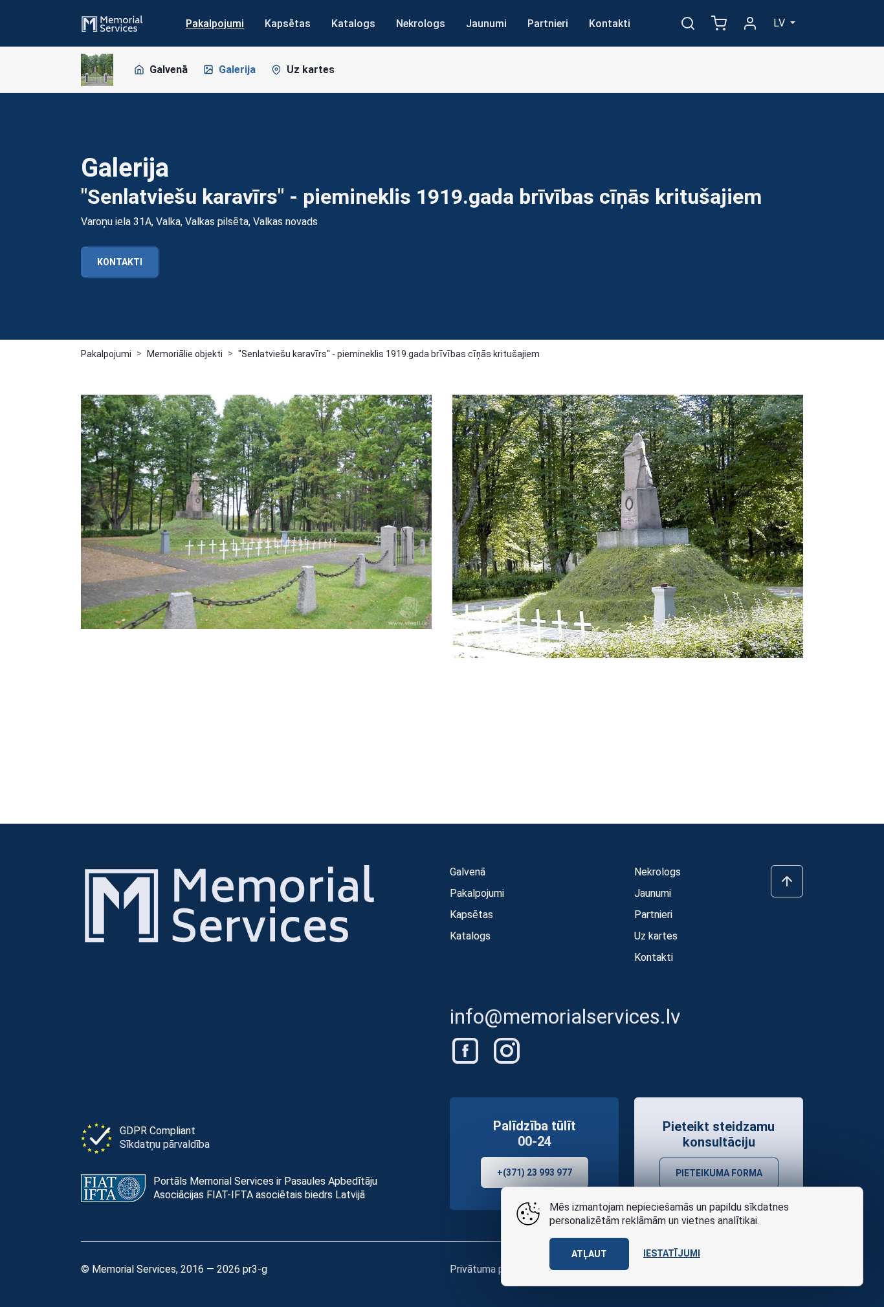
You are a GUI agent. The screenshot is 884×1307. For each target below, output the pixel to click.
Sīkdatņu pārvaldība (165, 1144)
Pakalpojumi (215, 23)
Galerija (237, 69)
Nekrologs (420, 23)
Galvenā (168, 69)
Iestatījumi (671, 1253)
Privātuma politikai (491, 1269)
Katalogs (353, 23)
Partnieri (547, 23)
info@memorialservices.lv (565, 1016)
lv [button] (780, 23)
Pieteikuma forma (719, 1173)
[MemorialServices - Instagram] (506, 1050)
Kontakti (609, 23)
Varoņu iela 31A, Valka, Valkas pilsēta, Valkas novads (199, 221)
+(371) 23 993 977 (534, 1172)
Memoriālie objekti (185, 354)
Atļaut (589, 1254)
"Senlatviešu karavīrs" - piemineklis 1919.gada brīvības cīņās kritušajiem (389, 354)
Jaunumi (486, 23)
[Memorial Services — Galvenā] (112, 22)
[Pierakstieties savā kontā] (750, 23)
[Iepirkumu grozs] (719, 23)
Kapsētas (288, 23)
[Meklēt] (687, 23)
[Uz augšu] (787, 881)
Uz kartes (311, 69)
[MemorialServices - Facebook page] (466, 1050)
